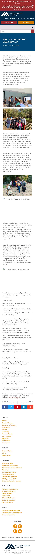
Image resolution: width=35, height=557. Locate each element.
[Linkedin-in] (15, 531)
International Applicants (9, 477)
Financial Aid (6, 496)
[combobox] (16, 31)
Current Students (10, 18)
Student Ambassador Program (11, 481)
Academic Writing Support (10, 489)
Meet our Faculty (7, 434)
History (4, 429)
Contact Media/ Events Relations (12, 513)
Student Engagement (8, 500)
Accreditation (6, 441)
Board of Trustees (7, 423)
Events (32, 18)
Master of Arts (6, 455)
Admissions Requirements (10, 465)
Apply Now (5, 470)
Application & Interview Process (12, 468)
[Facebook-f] (15, 526)
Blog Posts (16, 45)
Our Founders (6, 436)
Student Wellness (7, 502)
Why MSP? (5, 438)
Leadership (5, 432)
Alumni (18, 18)
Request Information (8, 515)
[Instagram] (20, 526)
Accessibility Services (8, 491)
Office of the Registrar (9, 498)
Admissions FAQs (7, 463)
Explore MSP (6, 427)
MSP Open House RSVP (9, 479)
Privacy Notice (17, 553)
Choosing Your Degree (9, 472)
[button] (32, 27)
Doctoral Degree (7, 451)
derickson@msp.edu (14, 398)
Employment (6, 443)
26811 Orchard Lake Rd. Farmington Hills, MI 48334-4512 (17, 552)
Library (4, 453)
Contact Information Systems (11, 510)
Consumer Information (9, 425)
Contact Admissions (8, 474)
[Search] (32, 31)
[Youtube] (20, 531)
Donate (23, 18)
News (27, 18)
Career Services (7, 493)
